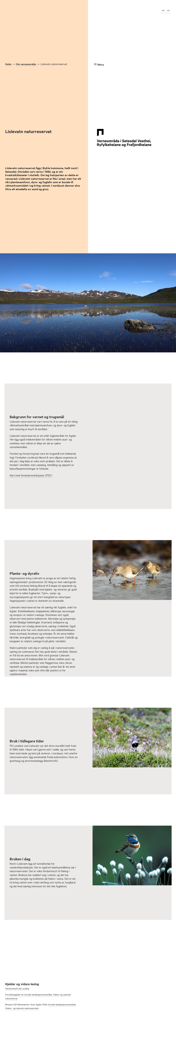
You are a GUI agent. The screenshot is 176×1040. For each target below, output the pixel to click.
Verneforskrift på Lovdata (17, 989)
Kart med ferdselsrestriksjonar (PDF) (31, 475)
